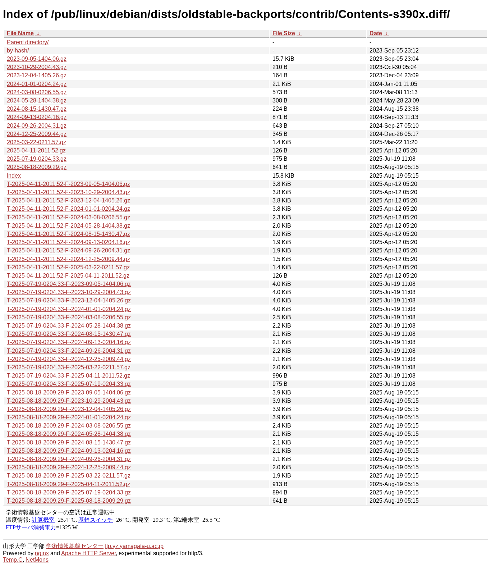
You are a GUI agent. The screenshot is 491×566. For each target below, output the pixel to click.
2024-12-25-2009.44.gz (36, 134)
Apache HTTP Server (88, 553)
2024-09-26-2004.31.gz (36, 126)
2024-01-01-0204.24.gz (36, 84)
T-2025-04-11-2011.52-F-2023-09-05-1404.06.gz (68, 184)
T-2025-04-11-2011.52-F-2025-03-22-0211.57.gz (68, 267)
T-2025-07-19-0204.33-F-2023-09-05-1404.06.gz (69, 284)
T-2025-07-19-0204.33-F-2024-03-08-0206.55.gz (69, 317)
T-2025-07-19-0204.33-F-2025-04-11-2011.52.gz (68, 376)
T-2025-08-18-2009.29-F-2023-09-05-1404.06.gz (69, 392)
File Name (20, 33)
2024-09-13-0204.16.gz (36, 117)
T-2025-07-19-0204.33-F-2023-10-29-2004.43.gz (69, 292)
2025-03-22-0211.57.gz (36, 142)
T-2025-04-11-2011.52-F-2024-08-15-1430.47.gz (68, 234)
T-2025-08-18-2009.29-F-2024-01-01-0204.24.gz (69, 417)
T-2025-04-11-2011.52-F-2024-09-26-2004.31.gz (68, 250)
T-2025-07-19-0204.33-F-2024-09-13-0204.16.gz (69, 342)
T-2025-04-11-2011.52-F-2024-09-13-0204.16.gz (68, 242)
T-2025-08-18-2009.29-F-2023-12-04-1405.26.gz (69, 409)
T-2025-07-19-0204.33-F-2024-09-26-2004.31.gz (69, 351)
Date (376, 33)
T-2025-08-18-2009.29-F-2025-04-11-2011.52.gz (68, 484)
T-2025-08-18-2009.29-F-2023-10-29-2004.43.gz (69, 401)
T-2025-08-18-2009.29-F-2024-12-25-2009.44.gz (69, 467)
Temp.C (13, 560)
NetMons (37, 560)
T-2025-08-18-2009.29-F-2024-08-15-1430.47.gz (69, 442)
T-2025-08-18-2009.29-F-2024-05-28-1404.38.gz (69, 434)
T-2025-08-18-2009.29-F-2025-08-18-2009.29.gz (69, 501)
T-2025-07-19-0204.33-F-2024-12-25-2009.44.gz (69, 359)
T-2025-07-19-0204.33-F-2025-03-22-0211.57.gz (68, 367)
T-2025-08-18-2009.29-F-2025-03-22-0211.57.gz (68, 476)
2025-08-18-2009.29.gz (36, 167)
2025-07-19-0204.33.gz (36, 159)
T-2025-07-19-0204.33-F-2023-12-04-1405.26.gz (69, 300)
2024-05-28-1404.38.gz (36, 100)
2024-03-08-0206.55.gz (36, 92)
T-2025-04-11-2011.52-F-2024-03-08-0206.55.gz (68, 217)
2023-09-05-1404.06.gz (36, 59)
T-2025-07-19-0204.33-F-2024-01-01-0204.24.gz (69, 309)
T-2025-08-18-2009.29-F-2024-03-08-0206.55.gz (69, 426)
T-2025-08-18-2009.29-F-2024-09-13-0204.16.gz (69, 451)
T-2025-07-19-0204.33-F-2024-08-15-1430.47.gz (69, 334)
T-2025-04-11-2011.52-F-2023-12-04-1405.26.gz (68, 200)
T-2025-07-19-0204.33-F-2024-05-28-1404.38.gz (69, 326)
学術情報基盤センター (75, 546)
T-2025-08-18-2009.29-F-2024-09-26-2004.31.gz (69, 459)
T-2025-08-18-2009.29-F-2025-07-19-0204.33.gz (69, 492)
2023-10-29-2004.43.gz (36, 67)
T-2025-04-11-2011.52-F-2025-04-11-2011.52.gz (68, 276)
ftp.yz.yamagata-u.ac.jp (134, 546)
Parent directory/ (28, 42)
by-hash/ (18, 50)
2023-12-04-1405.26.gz (36, 75)
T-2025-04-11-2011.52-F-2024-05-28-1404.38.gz (68, 226)
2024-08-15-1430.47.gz (36, 109)
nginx (42, 553)
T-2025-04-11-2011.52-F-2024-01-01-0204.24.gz (68, 209)
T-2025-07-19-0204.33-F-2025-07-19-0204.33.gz (69, 384)
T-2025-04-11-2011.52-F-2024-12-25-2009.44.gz (68, 259)
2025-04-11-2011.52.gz (36, 150)
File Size (283, 33)
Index (14, 176)
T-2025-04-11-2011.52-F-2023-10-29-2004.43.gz (68, 192)
